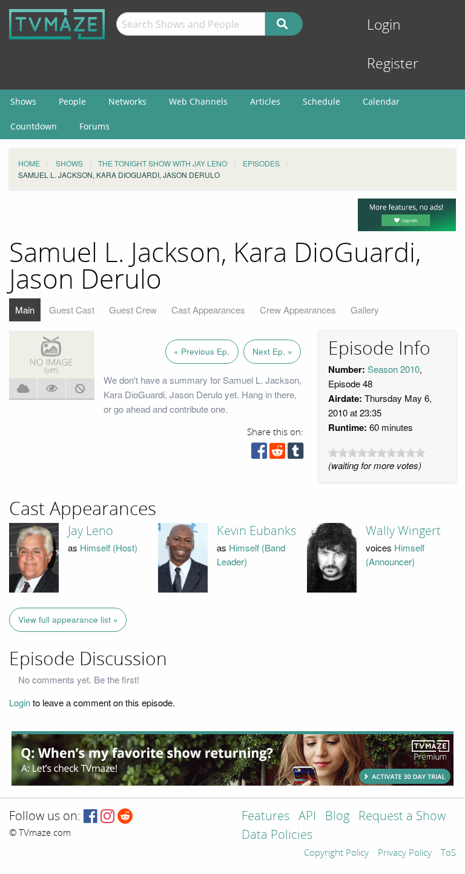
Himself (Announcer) (395, 554)
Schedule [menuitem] (321, 101)
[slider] (376, 453)
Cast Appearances (208, 309)
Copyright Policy (336, 853)
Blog (337, 816)
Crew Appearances (298, 309)
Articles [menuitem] (265, 101)
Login (384, 25)
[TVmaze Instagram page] (107, 816)
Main (25, 309)
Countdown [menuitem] (33, 126)
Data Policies (277, 835)
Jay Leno (90, 531)
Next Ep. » (272, 351)
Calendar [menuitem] (381, 101)
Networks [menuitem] (127, 101)
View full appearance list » (68, 619)
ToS (448, 853)
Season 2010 (394, 369)
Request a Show (402, 816)
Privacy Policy (405, 853)
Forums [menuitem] (94, 126)
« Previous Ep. (201, 351)
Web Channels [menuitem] (198, 101)
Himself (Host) (108, 547)
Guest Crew (133, 309)
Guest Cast (71, 309)
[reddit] (277, 453)
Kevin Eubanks (256, 531)
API (307, 816)
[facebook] (259, 453)
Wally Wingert (403, 531)
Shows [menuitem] (23, 101)
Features (265, 816)
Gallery (365, 309)
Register (392, 64)
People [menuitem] (72, 101)
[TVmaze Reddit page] (125, 816)
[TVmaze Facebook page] (90, 816)
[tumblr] (295, 453)
